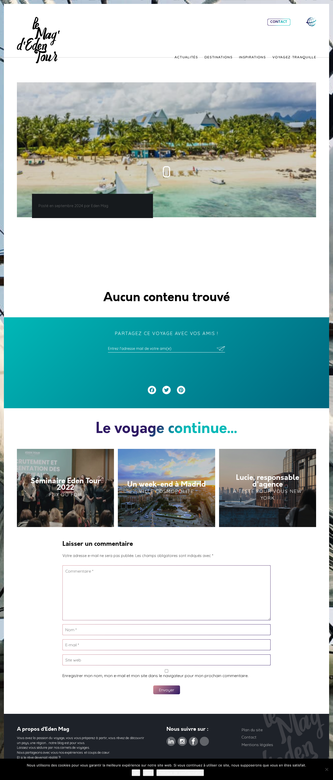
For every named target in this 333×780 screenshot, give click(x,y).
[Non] (326, 769)
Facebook (193, 740)
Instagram (182, 740)
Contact (278, 22)
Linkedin (171, 740)
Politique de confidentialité (180, 773)
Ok (136, 773)
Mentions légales (257, 744)
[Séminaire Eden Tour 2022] (65, 488)
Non (148, 773)
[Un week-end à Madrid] (166, 488)
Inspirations (252, 57)
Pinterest (204, 740)
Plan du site (252, 729)
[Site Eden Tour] (311, 22)
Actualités (186, 57)
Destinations (218, 57)
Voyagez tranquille (294, 57)
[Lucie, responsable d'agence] (267, 488)
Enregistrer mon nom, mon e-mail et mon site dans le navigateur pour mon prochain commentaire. (155, 675)
